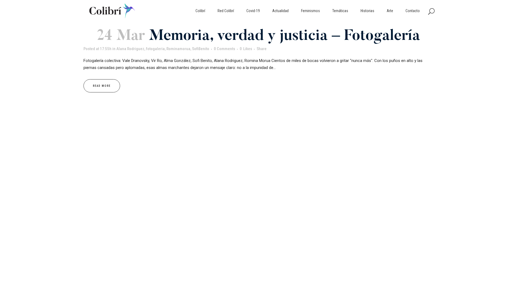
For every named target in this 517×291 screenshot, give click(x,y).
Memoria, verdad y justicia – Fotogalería (284, 36)
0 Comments (224, 48)
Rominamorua (178, 48)
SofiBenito (200, 48)
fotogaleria (155, 48)
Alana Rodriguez (130, 48)
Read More (102, 85)
